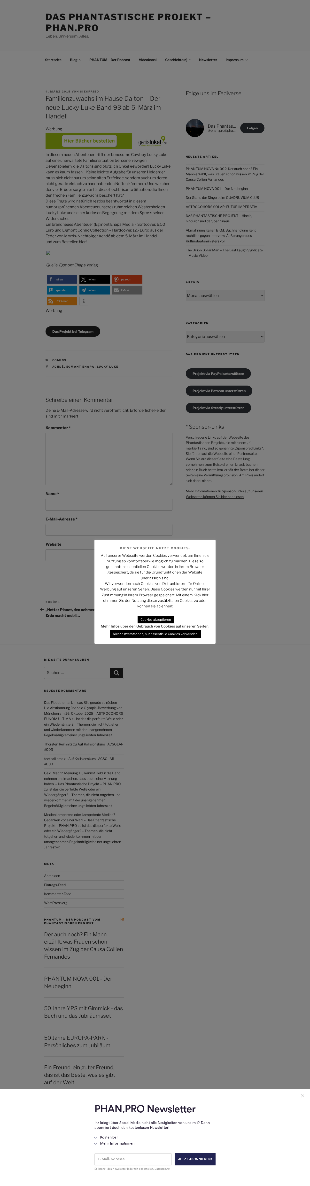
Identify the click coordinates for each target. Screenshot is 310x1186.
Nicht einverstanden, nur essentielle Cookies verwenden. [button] (155, 634)
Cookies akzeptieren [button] (155, 619)
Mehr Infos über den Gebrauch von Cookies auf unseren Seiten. (155, 626)
